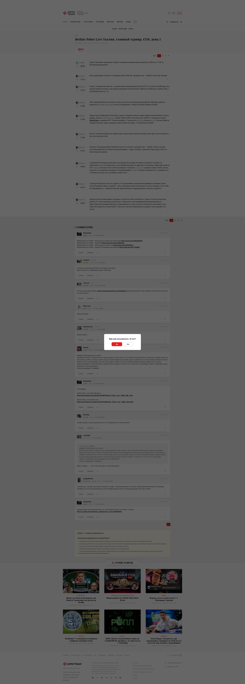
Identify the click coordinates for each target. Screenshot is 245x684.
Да (117, 344)
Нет (128, 344)
